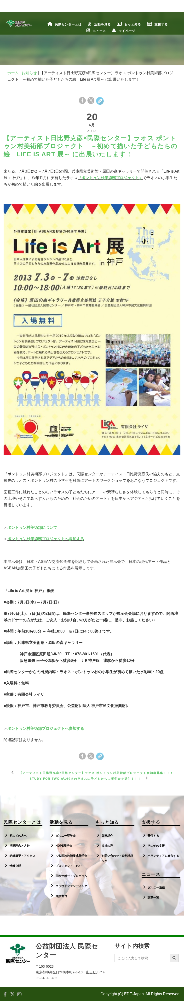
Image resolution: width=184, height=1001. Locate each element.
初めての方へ (18, 835)
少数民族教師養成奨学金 (71, 855)
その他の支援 (156, 845)
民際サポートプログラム (71, 876)
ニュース (99, 31)
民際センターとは (68, 24)
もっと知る (132, 24)
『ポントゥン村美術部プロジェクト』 (110, 178)
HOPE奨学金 (64, 845)
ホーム (13, 73)
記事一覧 (153, 897)
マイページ (127, 31)
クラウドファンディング (71, 886)
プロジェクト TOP (68, 866)
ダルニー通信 (156, 887)
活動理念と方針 (20, 845)
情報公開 (15, 866)
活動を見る (102, 24)
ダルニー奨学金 (66, 835)
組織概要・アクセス (22, 855)
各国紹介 (107, 835)
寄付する (153, 835)
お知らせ (29, 73)
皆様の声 (107, 845)
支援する (161, 24)
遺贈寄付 (61, 896)
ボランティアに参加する (163, 855)
